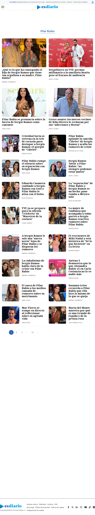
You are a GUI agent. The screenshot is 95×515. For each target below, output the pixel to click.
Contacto (50, 504)
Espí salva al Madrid (80, 2)
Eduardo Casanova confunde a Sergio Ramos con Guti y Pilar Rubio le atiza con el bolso (33, 189)
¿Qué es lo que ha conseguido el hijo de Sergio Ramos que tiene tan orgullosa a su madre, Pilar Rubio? (22, 74)
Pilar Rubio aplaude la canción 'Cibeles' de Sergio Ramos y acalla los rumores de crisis (81, 141)
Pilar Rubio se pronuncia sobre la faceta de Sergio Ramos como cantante (23, 122)
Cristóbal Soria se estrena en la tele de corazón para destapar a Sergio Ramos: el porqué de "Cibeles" (33, 142)
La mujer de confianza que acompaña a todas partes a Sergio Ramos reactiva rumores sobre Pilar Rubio (80, 216)
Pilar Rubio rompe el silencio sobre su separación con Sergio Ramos (34, 165)
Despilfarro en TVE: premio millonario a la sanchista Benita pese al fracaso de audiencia (69, 72)
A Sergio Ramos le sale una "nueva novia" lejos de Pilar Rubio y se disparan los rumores (33, 242)
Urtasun (69, 2)
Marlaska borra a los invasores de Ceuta (30, 2)
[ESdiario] (47, 7)
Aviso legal (30, 507)
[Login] (92, 2)
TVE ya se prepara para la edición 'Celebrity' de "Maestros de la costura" (33, 213)
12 (33, 332)
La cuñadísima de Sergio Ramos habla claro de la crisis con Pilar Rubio (33, 266)
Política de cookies (57, 507)
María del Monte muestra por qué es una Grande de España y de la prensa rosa (80, 313)
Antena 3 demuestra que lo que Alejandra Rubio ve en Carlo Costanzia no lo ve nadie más (80, 267)
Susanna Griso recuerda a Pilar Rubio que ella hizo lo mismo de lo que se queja (79, 291)
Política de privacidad (42, 507)
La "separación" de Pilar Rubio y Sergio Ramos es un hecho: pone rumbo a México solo (81, 190)
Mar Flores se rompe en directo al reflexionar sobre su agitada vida (33, 313)
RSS (56, 504)
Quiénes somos (32, 504)
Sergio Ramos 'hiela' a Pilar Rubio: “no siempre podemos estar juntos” (80, 166)
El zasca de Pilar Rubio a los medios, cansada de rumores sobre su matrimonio (34, 291)
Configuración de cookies (35, 510)
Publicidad (42, 504)
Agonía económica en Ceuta (55, 2)
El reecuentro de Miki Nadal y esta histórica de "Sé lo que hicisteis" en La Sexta (80, 241)
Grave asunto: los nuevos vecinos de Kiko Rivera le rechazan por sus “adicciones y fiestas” (70, 122)
